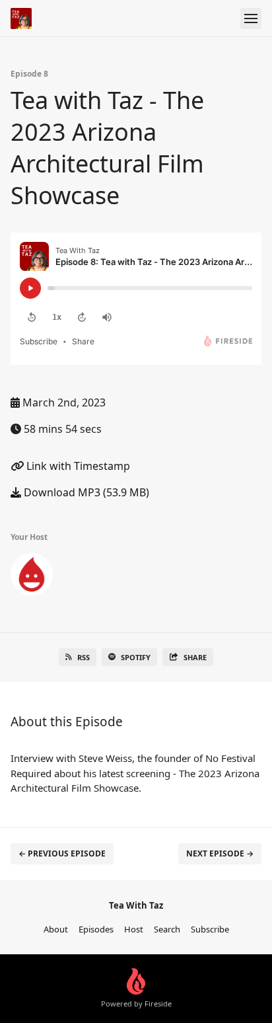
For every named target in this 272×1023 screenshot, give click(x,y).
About (56, 929)
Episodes (96, 929)
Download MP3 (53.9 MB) (85, 492)
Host (133, 929)
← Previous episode (62, 853)
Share (195, 657)
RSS (83, 657)
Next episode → (220, 853)
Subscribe (210, 929)
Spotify (136, 657)
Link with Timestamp (77, 466)
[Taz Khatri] (32, 577)
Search (167, 929)
